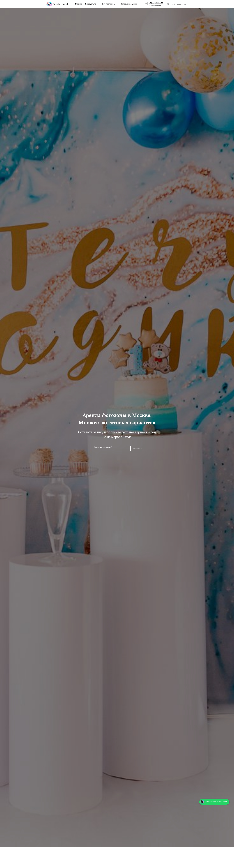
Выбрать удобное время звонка (213, 454)
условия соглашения (210, 442)
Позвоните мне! (213, 433)
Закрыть (226, 3)
